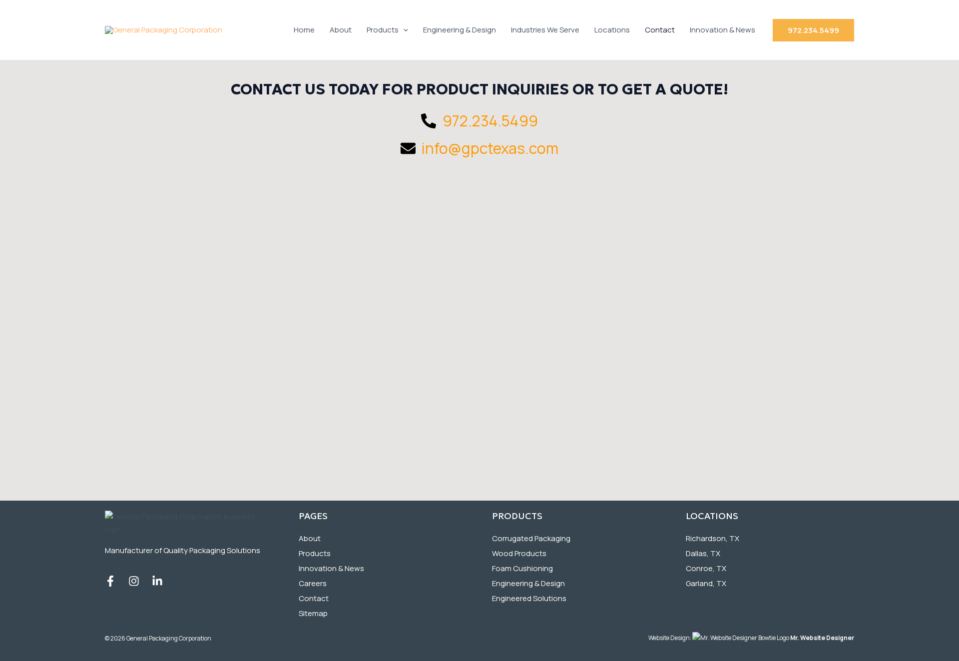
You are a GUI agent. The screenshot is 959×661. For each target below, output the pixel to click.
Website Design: (751, 638)
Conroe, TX (706, 568)
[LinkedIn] (157, 581)
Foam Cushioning (522, 568)
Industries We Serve (545, 29)
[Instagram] (133, 581)
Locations (612, 29)
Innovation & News (722, 29)
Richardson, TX (712, 538)
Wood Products (519, 553)
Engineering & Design (459, 29)
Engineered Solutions (529, 598)
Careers (313, 583)
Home (304, 29)
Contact (660, 29)
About (341, 29)
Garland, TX (706, 583)
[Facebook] (110, 581)
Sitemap (313, 613)
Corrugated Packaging (531, 538)
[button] (403, 30)
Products (383, 29)
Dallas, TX (703, 553)
